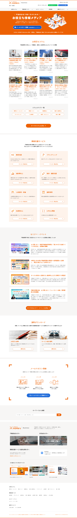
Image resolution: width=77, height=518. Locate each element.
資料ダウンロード (61, 9)
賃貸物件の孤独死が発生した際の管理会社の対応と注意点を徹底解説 (30, 86)
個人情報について (27, 514)
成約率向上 (22, 495)
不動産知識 (16, 62)
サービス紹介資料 (18, 507)
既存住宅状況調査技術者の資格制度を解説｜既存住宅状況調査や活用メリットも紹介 (15, 59)
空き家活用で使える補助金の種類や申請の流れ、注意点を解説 (15, 86)
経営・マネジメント (51, 489)
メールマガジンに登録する (39, 395)
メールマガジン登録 (63, 5)
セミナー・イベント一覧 (13, 501)
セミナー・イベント (40, 9)
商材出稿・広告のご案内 (64, 2)
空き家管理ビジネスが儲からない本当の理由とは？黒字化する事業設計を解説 (30, 59)
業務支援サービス (25, 9)
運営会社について (42, 514)
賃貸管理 (11, 62)
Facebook (46, 451)
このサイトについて (15, 514)
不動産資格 (11, 63)
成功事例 (50, 9)
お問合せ (19, 514)
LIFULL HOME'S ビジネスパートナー (16, 477)
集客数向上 (26, 489)
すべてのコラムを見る (37, 125)
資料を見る (23, 348)
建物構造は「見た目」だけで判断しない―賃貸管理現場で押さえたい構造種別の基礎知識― (46, 59)
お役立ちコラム (14, 9)
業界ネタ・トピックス (12, 489)
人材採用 (44, 489)
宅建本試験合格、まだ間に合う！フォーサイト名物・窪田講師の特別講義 (48, 291)
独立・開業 (58, 489)
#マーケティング (18, 114)
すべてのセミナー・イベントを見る (37, 308)
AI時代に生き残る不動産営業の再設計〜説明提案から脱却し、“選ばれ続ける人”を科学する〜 (47, 261)
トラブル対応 (32, 88)
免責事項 (23, 514)
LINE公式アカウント (53, 5)
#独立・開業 (58, 114)
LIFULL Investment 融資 (53, 477)
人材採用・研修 (34, 495)
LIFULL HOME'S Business (23, 440)
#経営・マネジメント (45, 114)
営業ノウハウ (20, 489)
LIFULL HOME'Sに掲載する (35, 514)
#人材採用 (31, 114)
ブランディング (16, 495)
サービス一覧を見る (23, 164)
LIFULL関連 (51, 495)
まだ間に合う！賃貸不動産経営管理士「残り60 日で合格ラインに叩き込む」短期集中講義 (48, 245)
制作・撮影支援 (28, 495)
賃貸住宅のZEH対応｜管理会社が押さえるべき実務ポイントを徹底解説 (46, 86)
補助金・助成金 (12, 90)
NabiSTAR (31, 477)
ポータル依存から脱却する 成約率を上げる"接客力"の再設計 (48, 275)
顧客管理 (40, 495)
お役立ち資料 (11, 507)
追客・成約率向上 (32, 489)
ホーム (10, 514)
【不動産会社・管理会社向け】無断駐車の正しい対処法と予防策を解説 (61, 59)
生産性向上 (45, 495)
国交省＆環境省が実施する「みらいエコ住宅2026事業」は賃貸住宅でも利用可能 (61, 86)
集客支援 (10, 495)
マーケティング (39, 489)
